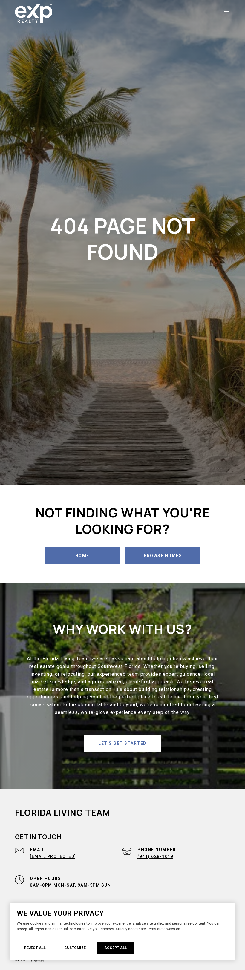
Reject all (35, 948)
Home (82, 555)
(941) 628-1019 (155, 856)
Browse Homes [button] (163, 555)
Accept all (115, 948)
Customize (75, 948)
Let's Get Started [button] (122, 743)
